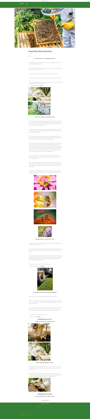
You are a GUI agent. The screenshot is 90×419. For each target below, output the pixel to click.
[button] (24, 7)
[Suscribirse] (52, 406)
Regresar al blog (46, 400)
